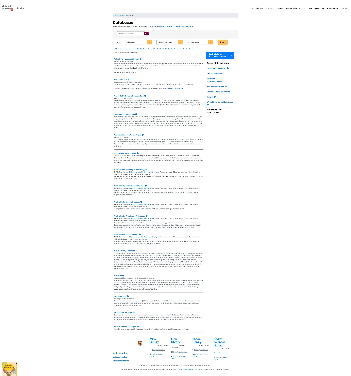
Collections (269, 8)
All (116, 49)
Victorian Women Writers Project (128, 135)
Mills (154, 340)
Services (259, 8)
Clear (222, 42)
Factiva (170, 88)
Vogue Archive (120, 296)
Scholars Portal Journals (217, 92)
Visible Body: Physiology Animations (130, 216)
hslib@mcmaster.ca (222, 353)
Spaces (279, 8)
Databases (123, 15)
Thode (197, 340)
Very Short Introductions (124, 114)
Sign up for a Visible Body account (141, 172)
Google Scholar (213, 73)
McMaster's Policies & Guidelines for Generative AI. (176, 26)
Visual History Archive (123, 251)
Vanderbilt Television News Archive (129, 96)
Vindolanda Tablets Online (125, 153)
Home (251, 8)
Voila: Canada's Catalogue (125, 327)
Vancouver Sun (121, 80)
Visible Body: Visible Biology (126, 234)
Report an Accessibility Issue (188, 369)
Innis (175, 340)
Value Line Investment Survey (127, 59)
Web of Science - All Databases (220, 102)
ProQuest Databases (216, 86)
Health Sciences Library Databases (217, 55)
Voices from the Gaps (123, 312)
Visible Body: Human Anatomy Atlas (129, 186)
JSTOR (210, 79)
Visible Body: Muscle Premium (127, 202)
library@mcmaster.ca (158, 350)
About (301, 8)
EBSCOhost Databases (217, 68)
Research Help (290, 8)
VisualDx (118, 276)
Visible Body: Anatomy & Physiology (130, 170)
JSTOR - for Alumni (215, 81)
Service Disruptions (120, 353)
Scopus (210, 97)
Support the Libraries (121, 361)
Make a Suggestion (120, 357)
